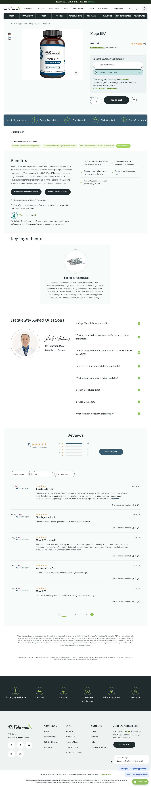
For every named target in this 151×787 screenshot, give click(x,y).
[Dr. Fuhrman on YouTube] (28, 745)
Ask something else (123, 146)
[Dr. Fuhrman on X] (20, 753)
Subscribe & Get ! (108, 59)
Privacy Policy (72, 747)
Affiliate (69, 731)
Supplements (27, 16)
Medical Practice (106, 774)
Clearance (107, 16)
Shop (66, 9)
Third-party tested (27, 215)
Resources (28, 9)
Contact (94, 731)
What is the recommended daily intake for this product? (97, 146)
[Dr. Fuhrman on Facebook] (11, 745)
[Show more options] (140, 72)
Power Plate (139, 16)
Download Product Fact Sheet (26, 192)
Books (11, 16)
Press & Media (72, 742)
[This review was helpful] (133, 505)
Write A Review (111, 452)
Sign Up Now (124, 744)
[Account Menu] (137, 9)
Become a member (97, 48)
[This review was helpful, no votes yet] (133, 528)
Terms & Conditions (74, 753)
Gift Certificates (123, 16)
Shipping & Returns (99, 747)
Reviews (48, 747)
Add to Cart (116, 100)
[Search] (130, 9)
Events (91, 9)
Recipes (41, 9)
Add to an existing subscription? (105, 88)
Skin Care (91, 16)
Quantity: (94, 97)
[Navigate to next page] (92, 614)
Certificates (103, 9)
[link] (138, 44)
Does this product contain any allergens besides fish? (60, 146)
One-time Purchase (107, 65)
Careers (94, 737)
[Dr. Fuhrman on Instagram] (11, 753)
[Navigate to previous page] (59, 614)
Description (17, 131)
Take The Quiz (78, 9)
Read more (115, 499)
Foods (43, 16)
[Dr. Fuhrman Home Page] (12, 8)
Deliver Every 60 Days (108, 72)
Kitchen (59, 16)
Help (93, 742)
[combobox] (43, 474)
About (47, 731)
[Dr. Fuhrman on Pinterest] (20, 745)
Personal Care (75, 16)
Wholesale (70, 737)
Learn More (125, 80)
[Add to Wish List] (134, 100)
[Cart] (144, 9)
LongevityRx (118, 9)
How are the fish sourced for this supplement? (26, 146)
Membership (54, 9)
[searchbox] (19, 474)
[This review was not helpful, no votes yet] (137, 505)
